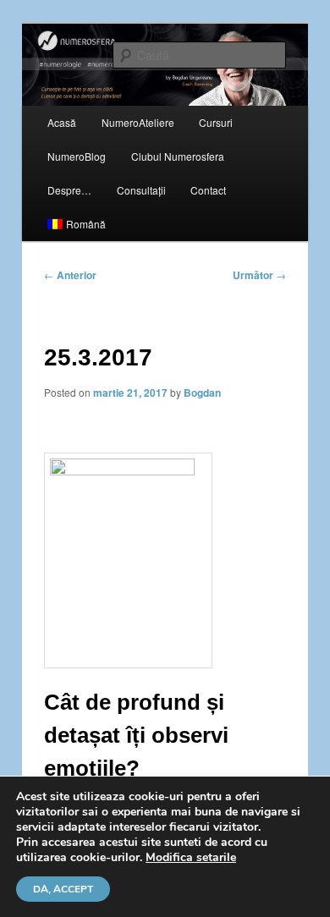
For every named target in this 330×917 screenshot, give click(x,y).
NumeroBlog (76, 156)
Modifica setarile (191, 857)
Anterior (70, 275)
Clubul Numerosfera (177, 156)
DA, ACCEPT (63, 889)
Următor (259, 275)
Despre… (69, 190)
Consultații (141, 190)
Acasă (61, 122)
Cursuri (216, 122)
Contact (208, 190)
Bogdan (202, 392)
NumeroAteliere (138, 122)
